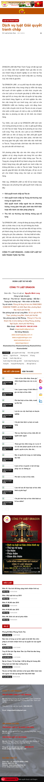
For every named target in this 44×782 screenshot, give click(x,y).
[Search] (41, 11)
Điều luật (6, 592)
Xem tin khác (28, 371)
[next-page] (7, 509)
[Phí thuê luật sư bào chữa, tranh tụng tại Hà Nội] (8, 403)
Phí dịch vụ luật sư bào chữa (24, 477)
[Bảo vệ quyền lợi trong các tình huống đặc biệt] (8, 457)
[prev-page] (3, 509)
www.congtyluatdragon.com (22, 337)
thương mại (24, 355)
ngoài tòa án (14, 355)
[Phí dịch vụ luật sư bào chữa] (8, 479)
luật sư (5, 355)
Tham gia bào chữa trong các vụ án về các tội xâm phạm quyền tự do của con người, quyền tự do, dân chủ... (28, 446)
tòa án (5, 358)
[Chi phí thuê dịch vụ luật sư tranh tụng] (8, 425)
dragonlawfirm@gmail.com (24, 329)
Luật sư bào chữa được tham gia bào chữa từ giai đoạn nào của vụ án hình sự (27, 381)
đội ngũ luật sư (31, 364)
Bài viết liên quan (11, 371)
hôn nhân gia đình (33, 353)
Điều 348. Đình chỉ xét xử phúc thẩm (15, 616)
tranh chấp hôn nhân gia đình (12, 361)
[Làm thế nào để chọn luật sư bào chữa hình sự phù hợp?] (8, 490)
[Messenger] (40, 388)
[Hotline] (40, 381)
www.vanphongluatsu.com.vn (22, 335)
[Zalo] (40, 401)
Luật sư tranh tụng (10, 21)
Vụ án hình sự (7, 647)
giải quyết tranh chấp (18, 353)
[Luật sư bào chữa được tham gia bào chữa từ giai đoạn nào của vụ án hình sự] (8, 381)
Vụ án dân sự (7, 635)
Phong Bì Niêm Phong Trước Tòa (13, 632)
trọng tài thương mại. (17, 364)
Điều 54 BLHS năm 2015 (10, 609)
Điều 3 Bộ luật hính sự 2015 (12, 595)
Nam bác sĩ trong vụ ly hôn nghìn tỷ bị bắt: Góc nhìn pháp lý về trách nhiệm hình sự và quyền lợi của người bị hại (21, 641)
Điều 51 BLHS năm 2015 (10, 602)
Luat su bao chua (10, 33)
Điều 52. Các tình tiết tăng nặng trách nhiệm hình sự (20, 588)
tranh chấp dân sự (15, 358)
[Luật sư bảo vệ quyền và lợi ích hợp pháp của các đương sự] (8, 468)
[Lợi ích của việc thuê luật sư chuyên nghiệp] (8, 414)
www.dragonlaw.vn (22, 343)
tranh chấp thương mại (31, 361)
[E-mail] (40, 394)
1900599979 (11, 779)
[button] (3, 11)
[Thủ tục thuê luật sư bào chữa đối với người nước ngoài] (8, 435)
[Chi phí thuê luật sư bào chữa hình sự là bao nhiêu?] (8, 501)
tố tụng (32, 355)
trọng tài (6, 364)
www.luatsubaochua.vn (22, 340)
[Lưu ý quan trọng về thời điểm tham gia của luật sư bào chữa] (8, 392)
